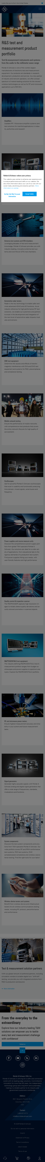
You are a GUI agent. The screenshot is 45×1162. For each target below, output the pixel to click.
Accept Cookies (29, 194)
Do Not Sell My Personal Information (12, 195)
